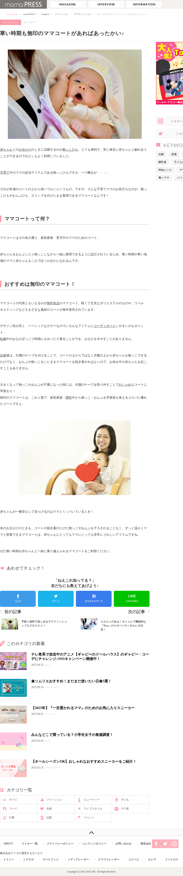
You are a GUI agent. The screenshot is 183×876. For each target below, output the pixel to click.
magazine (68, 4)
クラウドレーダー (108, 859)
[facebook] (18, 599)
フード (13, 808)
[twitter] (56, 599)
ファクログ (171, 859)
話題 (49, 817)
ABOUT (8, 843)
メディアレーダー (78, 859)
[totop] (91, 832)
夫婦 (49, 808)
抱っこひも (70, 149)
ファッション (61, 14)
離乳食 (162, 162)
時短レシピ (165, 169)
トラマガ (28, 859)
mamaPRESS (29, 14)
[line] (132, 599)
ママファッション (83, 14)
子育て (4, 172)
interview (106, 4)
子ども (125, 799)
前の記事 (12, 611)
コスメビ (133, 859)
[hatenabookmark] (94, 599)
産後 (174, 154)
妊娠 (3, 339)
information (144, 4)
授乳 (69, 397)
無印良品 (53, 303)
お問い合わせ (123, 843)
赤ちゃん (6, 149)
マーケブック (51, 859)
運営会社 (145, 843)
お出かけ (25, 149)
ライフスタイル (93, 808)
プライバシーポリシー (60, 843)
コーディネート (105, 326)
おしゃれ (125, 384)
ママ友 (125, 808)
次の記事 (136, 611)
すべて (13, 799)
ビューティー (92, 799)
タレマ (152, 859)
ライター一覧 (30, 843)
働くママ (163, 177)
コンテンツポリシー (94, 843)
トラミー (8, 859)
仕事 (12, 817)
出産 (3, 355)
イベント (89, 817)
